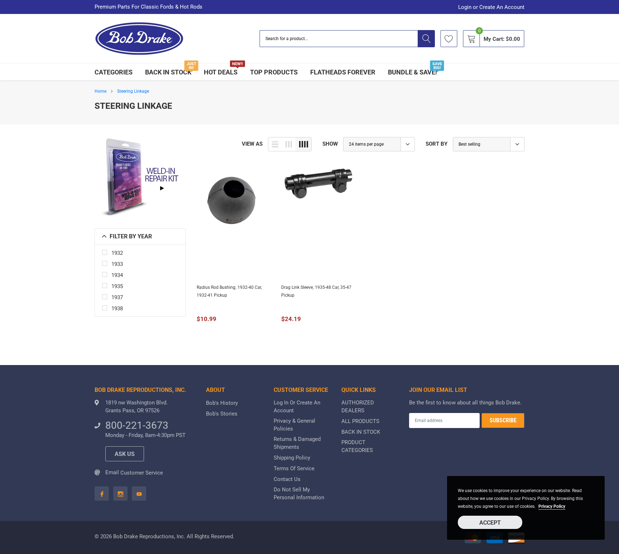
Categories (114, 72)
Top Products (274, 72)
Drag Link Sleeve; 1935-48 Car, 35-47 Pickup (316, 291)
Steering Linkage (133, 91)
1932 (117, 253)
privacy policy (551, 506)
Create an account (501, 7)
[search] (426, 38)
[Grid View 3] (289, 144)
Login (464, 7)
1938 (117, 308)
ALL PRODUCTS (360, 421)
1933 (117, 264)
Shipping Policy (292, 458)
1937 (117, 297)
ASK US (125, 454)
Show (330, 144)
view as (252, 144)
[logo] (139, 39)
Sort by (436, 144)
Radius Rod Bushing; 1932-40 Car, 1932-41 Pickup (229, 291)
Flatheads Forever (342, 72)
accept (490, 522)
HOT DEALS (220, 72)
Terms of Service (294, 468)
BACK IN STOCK (168, 72)
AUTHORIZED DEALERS (357, 406)
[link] (448, 38)
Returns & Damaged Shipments (297, 443)
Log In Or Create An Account (297, 406)
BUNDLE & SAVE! (412, 72)
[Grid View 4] (303, 144)
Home (100, 91)
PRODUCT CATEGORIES (357, 446)
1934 (117, 275)
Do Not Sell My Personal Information (299, 493)
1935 (117, 286)
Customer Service (141, 473)
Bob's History (222, 403)
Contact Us (287, 479)
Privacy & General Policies (294, 425)
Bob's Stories (221, 413)
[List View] (275, 144)
